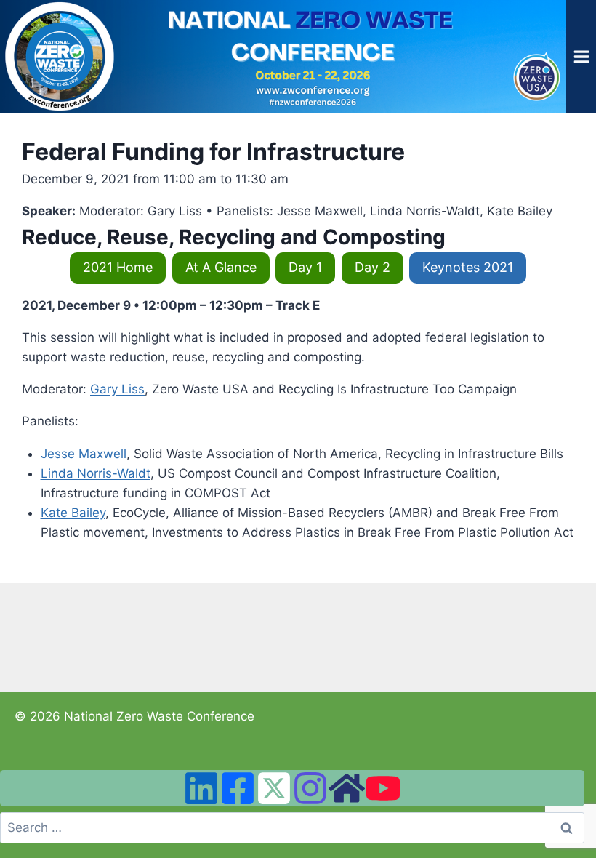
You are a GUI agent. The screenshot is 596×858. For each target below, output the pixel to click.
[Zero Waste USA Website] (347, 788)
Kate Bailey (73, 512)
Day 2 (372, 267)
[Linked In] (201, 788)
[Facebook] (238, 788)
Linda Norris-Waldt (95, 473)
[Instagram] (310, 788)
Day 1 (305, 267)
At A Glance (221, 267)
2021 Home (118, 267)
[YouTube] (383, 788)
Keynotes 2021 (467, 267)
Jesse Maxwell (83, 453)
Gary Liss (117, 389)
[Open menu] (581, 56)
